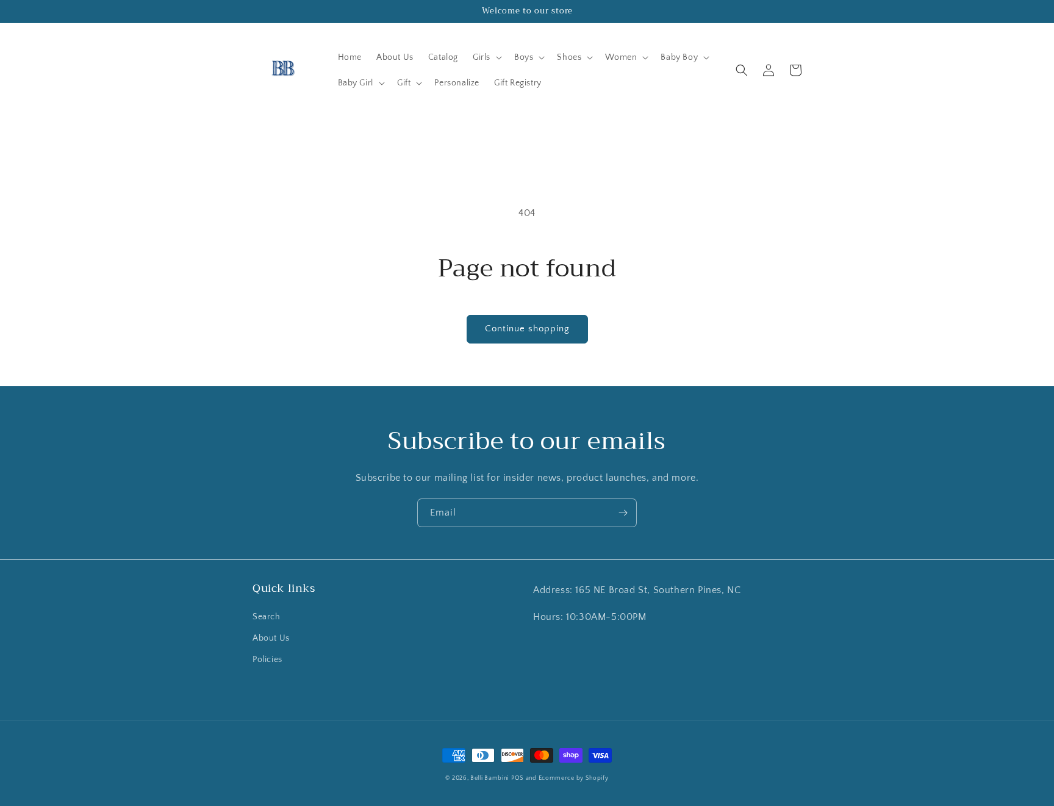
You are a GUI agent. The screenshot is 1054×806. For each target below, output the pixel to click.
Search (267, 617)
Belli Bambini (489, 778)
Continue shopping (527, 328)
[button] (486, 57)
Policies (267, 659)
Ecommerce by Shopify (574, 778)
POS (517, 778)
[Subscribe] (622, 512)
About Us (271, 638)
